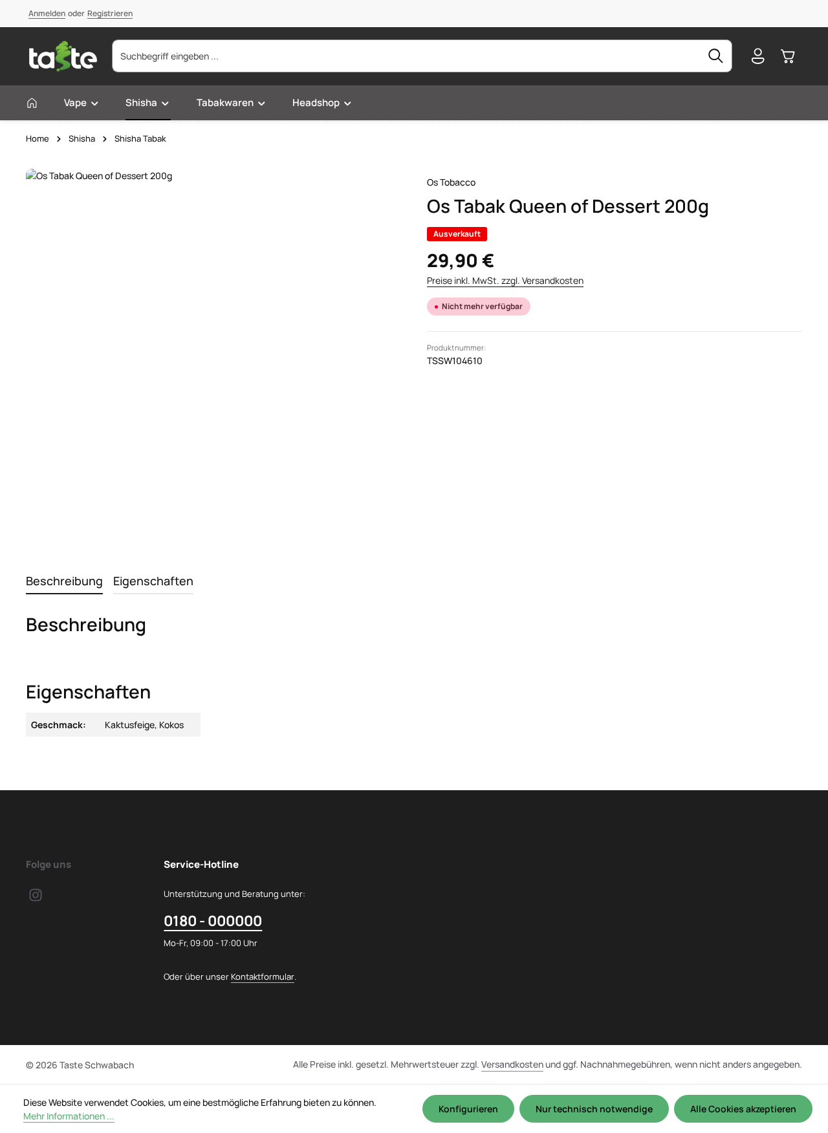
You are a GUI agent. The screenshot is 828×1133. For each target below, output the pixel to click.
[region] (213, 356)
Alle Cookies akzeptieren (743, 1109)
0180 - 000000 (213, 921)
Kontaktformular (262, 976)
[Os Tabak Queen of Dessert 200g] (213, 356)
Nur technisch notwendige (594, 1109)
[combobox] (406, 55)
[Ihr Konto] (758, 56)
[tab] (64, 581)
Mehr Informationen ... (68, 1116)
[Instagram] (35, 899)
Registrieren (110, 13)
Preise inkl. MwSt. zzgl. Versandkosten (505, 280)
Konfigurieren (468, 1109)
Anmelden (46, 13)
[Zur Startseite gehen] (63, 56)
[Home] (32, 102)
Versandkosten (512, 1064)
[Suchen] (716, 55)
